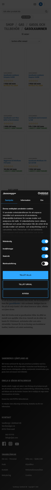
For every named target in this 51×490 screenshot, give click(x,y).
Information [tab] (25, 200)
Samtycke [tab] (9, 200)
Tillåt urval (25, 284)
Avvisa (25, 294)
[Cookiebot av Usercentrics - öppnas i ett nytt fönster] (38, 193)
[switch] (45, 249)
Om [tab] (41, 200)
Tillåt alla (25, 275)
